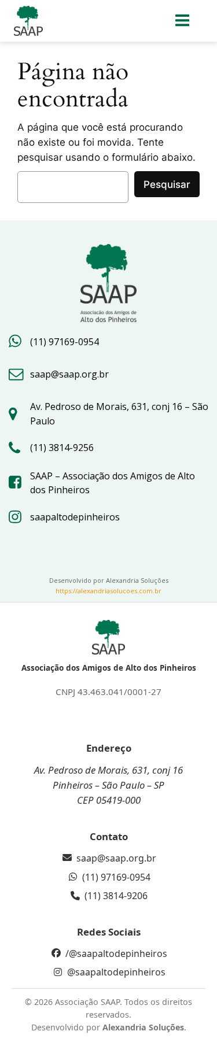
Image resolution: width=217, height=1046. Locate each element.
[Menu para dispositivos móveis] (182, 21)
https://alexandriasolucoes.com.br (108, 590)
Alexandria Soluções (143, 1027)
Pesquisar (167, 184)
